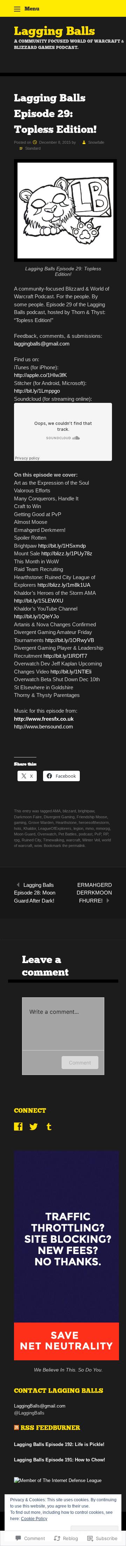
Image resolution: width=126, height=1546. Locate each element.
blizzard (69, 811)
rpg (17, 840)
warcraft (73, 840)
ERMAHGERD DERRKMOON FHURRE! (94, 893)
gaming (20, 822)
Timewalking (53, 840)
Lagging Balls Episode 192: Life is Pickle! (59, 1444)
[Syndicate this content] (16, 1428)
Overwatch (46, 834)
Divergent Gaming (59, 817)
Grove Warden (41, 822)
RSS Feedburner (50, 1428)
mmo (89, 828)
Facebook (18, 1127)
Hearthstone (66, 822)
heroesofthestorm (94, 822)
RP (105, 834)
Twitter (33, 1127)
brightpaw (86, 811)
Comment (80, 1063)
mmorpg (103, 828)
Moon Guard (24, 834)
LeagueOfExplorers (54, 828)
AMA (56, 811)
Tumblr (49, 1127)
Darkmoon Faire (28, 817)
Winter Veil (91, 840)
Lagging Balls (54, 31)
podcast (85, 834)
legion (78, 828)
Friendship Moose (92, 817)
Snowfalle (96, 142)
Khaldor (29, 828)
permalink (77, 845)
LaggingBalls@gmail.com (39, 1406)
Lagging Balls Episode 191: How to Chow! (59, 1459)
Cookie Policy (34, 1518)
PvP (97, 834)
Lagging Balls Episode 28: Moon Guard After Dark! (34, 893)
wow (38, 845)
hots (17, 828)
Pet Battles (67, 834)
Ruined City (31, 840)
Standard (33, 148)
